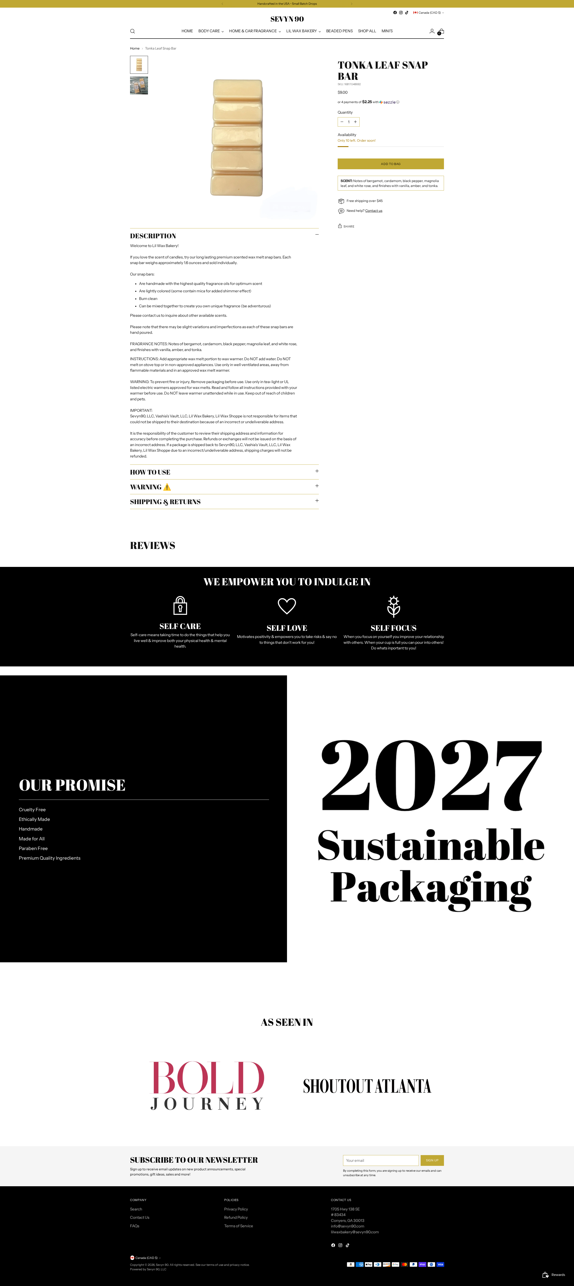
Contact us (373, 210)
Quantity (345, 112)
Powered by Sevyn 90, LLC (148, 1269)
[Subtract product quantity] (342, 121)
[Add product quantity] (355, 121)
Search (136, 1209)
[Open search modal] (132, 31)
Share (349, 226)
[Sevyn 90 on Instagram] (401, 13)
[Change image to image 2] (139, 85)
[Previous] (222, 4)
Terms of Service (238, 1226)
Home (135, 48)
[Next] (352, 4)
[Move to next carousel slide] (440, 992)
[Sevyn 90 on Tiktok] (407, 13)
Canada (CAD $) (430, 12)
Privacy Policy (236, 1209)
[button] (391, 102)
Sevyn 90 (162, 1264)
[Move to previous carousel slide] (430, 992)
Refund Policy (236, 1217)
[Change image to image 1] (139, 65)
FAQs (134, 1226)
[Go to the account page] (432, 31)
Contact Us (139, 1217)
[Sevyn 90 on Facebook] (395, 13)
